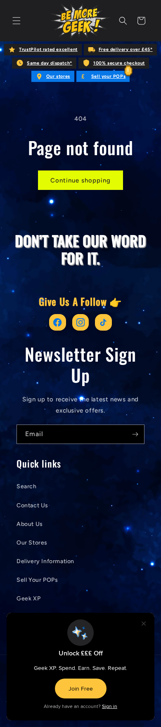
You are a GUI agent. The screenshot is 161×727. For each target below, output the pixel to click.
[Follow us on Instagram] (80, 322)
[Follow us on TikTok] (103, 322)
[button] (16, 21)
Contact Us (32, 505)
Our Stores (32, 542)
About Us (30, 524)
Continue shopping (80, 180)
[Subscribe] (135, 434)
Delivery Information (45, 561)
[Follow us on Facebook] (57, 322)
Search (27, 486)
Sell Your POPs (37, 579)
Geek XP (28, 598)
